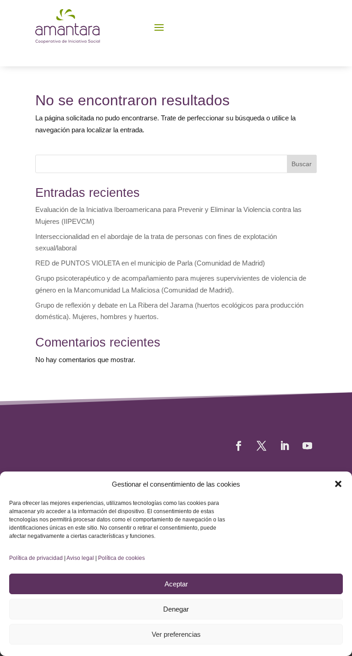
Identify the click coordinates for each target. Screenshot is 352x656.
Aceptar (176, 584)
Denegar (176, 609)
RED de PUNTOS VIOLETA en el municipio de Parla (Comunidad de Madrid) (150, 263)
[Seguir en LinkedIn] (284, 445)
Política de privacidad (36, 558)
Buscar (302, 164)
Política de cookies (121, 558)
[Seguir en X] (261, 445)
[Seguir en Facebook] (238, 445)
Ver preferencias (176, 634)
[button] (338, 483)
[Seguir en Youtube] (307, 445)
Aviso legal (80, 558)
